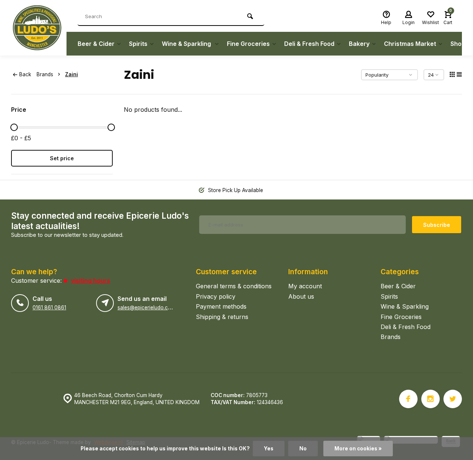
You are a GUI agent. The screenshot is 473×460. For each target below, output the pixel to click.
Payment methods (221, 306)
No (303, 448)
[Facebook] (408, 399)
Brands (45, 74)
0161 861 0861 (49, 307)
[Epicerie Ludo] (39, 28)
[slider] (14, 127)
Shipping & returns (222, 316)
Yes (268, 448)
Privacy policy (215, 296)
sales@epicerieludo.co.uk (148, 307)
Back (25, 74)
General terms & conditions (234, 286)
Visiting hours (90, 280)
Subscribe (436, 225)
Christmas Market (410, 43)
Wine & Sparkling (187, 43)
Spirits (138, 43)
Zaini (71, 74)
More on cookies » (358, 448)
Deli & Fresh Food (309, 43)
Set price (62, 158)
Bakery (359, 43)
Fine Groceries (248, 43)
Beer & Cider (96, 43)
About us (301, 296)
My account (305, 286)
